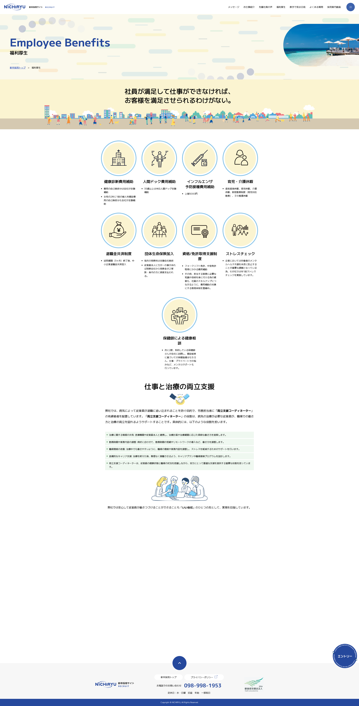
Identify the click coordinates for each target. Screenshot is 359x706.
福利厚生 (281, 7)
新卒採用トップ (18, 67)
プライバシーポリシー (202, 677)
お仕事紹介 (249, 7)
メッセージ (233, 7)
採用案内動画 (334, 7)
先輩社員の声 (265, 7)
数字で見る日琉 (297, 7)
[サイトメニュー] (350, 7)
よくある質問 (316, 7)
